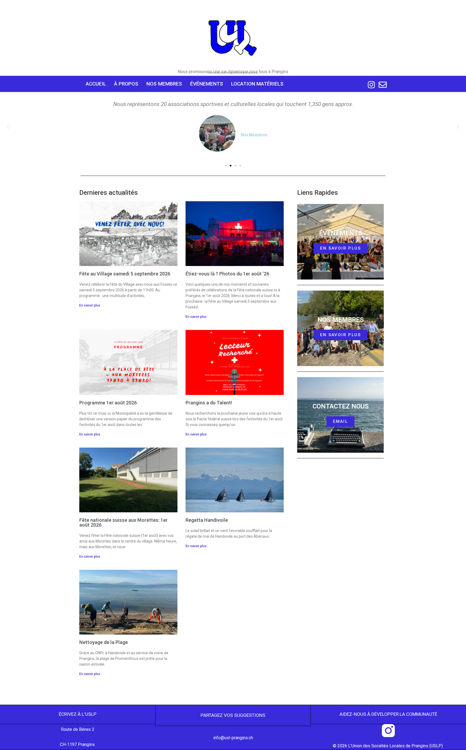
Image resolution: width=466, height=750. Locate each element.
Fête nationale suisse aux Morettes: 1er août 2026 (123, 522)
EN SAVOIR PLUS (340, 334)
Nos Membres (164, 84)
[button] (8, 127)
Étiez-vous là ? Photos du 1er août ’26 (227, 274)
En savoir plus (89, 305)
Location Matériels (257, 84)
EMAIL (340, 421)
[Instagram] (371, 85)
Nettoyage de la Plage (103, 642)
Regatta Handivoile (207, 520)
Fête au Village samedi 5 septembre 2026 (124, 274)
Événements (206, 84)
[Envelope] (383, 85)
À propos (126, 84)
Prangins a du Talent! (209, 402)
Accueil (96, 84)
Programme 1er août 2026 (108, 402)
